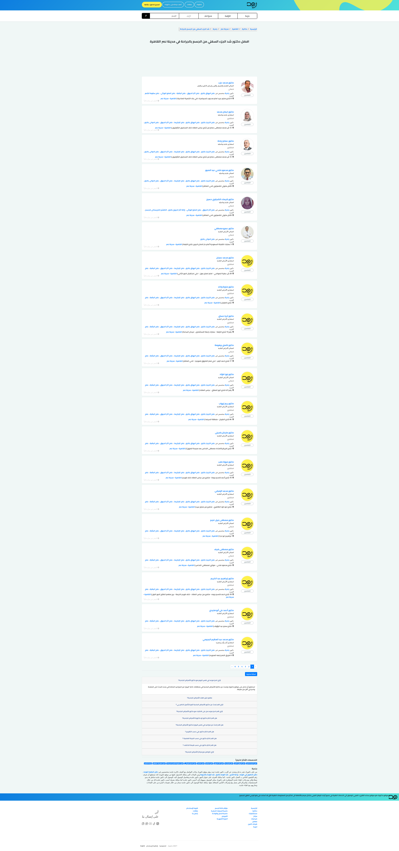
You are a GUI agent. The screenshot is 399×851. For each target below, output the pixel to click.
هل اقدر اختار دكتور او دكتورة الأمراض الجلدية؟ (199, 718)
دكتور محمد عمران (225, 258)
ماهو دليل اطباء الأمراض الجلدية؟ (199, 697)
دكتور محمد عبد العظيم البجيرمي (218, 639)
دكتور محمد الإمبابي (224, 491)
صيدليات (254, 818)
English (199, 4)
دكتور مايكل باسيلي (224, 432)
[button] (247, 16)
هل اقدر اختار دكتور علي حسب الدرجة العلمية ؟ (199, 738)
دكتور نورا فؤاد (227, 374)
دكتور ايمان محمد (225, 112)
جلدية (226, 93)
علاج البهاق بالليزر (207, 93)
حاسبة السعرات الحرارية (219, 810)
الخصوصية (162, 846)
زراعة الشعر (147, 763)
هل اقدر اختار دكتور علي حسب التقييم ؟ (199, 731)
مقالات (189, 4)
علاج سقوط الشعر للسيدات (175, 763)
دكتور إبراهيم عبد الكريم (222, 578)
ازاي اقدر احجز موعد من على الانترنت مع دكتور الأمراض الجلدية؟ (199, 711)
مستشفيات (253, 813)
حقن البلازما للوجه (150, 772)
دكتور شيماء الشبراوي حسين (220, 199)
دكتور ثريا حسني (226, 316)
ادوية (255, 826)
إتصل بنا (195, 813)
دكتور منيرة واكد (226, 287)
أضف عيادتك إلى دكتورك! (173, 4)
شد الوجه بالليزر (222, 774)
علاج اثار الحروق (193, 93)
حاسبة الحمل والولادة (220, 813)
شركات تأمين (252, 824)
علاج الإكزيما (179, 122)
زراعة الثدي (233, 774)
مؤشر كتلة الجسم (221, 808)
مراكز (255, 816)
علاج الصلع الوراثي (167, 93)
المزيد (231, 96)
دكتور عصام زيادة (226, 141)
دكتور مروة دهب (226, 462)
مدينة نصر (164, 98)
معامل (254, 821)
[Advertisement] (199, 61)
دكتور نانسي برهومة (224, 345)
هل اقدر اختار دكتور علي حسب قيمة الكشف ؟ (199, 745)
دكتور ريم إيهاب (226, 403)
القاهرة (173, 98)
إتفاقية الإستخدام (152, 846)
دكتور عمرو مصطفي (224, 228)
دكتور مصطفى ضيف (224, 549)
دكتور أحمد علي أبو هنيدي (221, 610)
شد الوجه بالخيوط (207, 774)
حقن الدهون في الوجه (248, 774)
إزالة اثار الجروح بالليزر (176, 210)
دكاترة (254, 810)
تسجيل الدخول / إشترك (152, 4)
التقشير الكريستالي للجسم (156, 210)
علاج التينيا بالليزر (208, 122)
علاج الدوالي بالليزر (151, 122)
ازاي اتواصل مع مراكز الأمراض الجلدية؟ (199, 751)
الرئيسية (254, 808)
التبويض (225, 816)
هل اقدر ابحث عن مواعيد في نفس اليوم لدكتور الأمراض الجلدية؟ (199, 724)
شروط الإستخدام (192, 808)
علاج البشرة (181, 93)
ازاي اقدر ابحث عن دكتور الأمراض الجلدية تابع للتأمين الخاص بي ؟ (199, 704)
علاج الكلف (201, 763)
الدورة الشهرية (222, 818)
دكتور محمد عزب (226, 83)
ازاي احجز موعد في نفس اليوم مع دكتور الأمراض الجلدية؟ (199, 680)
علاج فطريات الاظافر (159, 763)
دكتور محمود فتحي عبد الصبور (219, 170)
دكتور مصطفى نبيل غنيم (222, 520)
